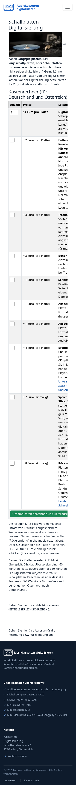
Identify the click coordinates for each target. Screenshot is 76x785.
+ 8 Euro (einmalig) (35, 463)
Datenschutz (31, 780)
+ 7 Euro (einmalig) (35, 397)
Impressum (10, 780)
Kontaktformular (17, 756)
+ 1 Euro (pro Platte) (36, 280)
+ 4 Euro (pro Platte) (36, 348)
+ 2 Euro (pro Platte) (36, 140)
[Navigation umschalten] (67, 7)
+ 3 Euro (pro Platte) (36, 215)
